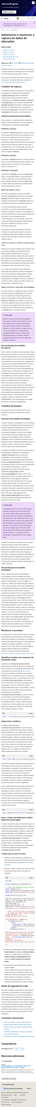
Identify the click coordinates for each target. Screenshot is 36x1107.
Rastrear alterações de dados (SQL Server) (18, 1025)
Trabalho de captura (8, 50)
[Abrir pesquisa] (28, 18)
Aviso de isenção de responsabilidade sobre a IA (15, 1092)
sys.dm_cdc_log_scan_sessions (11, 653)
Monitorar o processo (9, 54)
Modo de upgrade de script (10, 56)
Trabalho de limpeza (8, 52)
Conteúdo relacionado (9, 59)
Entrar (33, 18)
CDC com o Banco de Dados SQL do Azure (18, 1022)
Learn (3, 30)
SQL (8, 30)
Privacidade (4, 1097)
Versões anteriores (6, 1095)
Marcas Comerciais (17, 1102)
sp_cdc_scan (26, 671)
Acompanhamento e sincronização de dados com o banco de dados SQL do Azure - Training (16, 1066)
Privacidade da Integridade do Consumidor (13, 1100)
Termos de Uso (5, 1102)
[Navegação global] (1, 18)
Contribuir (22, 1095)
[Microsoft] (18, 18)
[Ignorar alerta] (33, 2)
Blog (15, 1095)
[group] (18, 716)
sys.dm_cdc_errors (28, 653)
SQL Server (14, 30)
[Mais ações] (33, 30)
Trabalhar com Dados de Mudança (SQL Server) (19, 1036)
